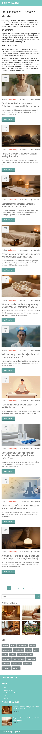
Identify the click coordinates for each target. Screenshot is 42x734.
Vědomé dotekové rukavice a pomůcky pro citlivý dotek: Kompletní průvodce (20, 305)
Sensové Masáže (11, 3)
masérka (12, 655)
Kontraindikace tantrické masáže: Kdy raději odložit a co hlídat (19, 406)
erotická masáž (7, 650)
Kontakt (5, 698)
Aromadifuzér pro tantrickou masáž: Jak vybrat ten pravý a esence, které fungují (20, 557)
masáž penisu (6, 659)
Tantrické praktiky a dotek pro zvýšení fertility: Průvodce (19, 155)
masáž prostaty (22, 655)
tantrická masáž (22, 645)
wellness (32, 645)
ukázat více (8, 119)
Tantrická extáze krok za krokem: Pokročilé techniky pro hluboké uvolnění (20, 104)
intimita (29, 650)
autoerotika (6, 664)
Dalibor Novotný (12, 99)
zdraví (35, 650)
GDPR (4, 695)
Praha (12, 645)
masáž (4, 655)
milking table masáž (19, 659)
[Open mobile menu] (38, 3)
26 (32, 588)
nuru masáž (16, 668)
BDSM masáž (27, 664)
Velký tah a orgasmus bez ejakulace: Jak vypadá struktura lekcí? (21, 355)
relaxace (5, 645)
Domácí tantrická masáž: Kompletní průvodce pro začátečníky (18, 205)
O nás (4, 688)
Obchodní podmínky (8, 690)
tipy (31, 655)
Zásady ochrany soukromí (10, 693)
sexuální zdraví (16, 664)
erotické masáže (18, 650)
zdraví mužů (6, 668)
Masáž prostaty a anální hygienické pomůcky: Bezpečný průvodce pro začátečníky (18, 455)
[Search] (37, 596)
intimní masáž (31, 659)
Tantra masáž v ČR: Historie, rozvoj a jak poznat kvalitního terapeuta (20, 507)
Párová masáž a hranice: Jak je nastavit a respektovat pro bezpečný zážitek (21, 255)
